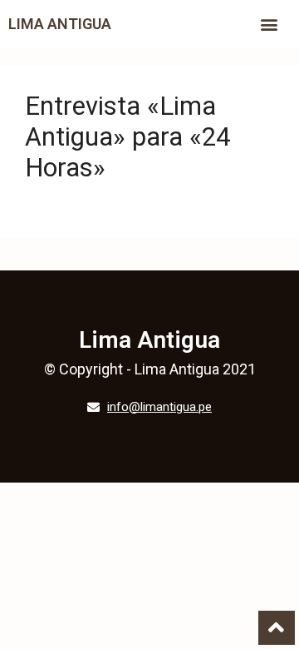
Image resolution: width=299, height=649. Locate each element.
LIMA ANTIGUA (59, 23)
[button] (269, 24)
